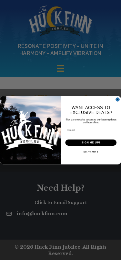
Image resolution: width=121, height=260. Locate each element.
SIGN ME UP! (90, 142)
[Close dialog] (118, 99)
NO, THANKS (90, 152)
